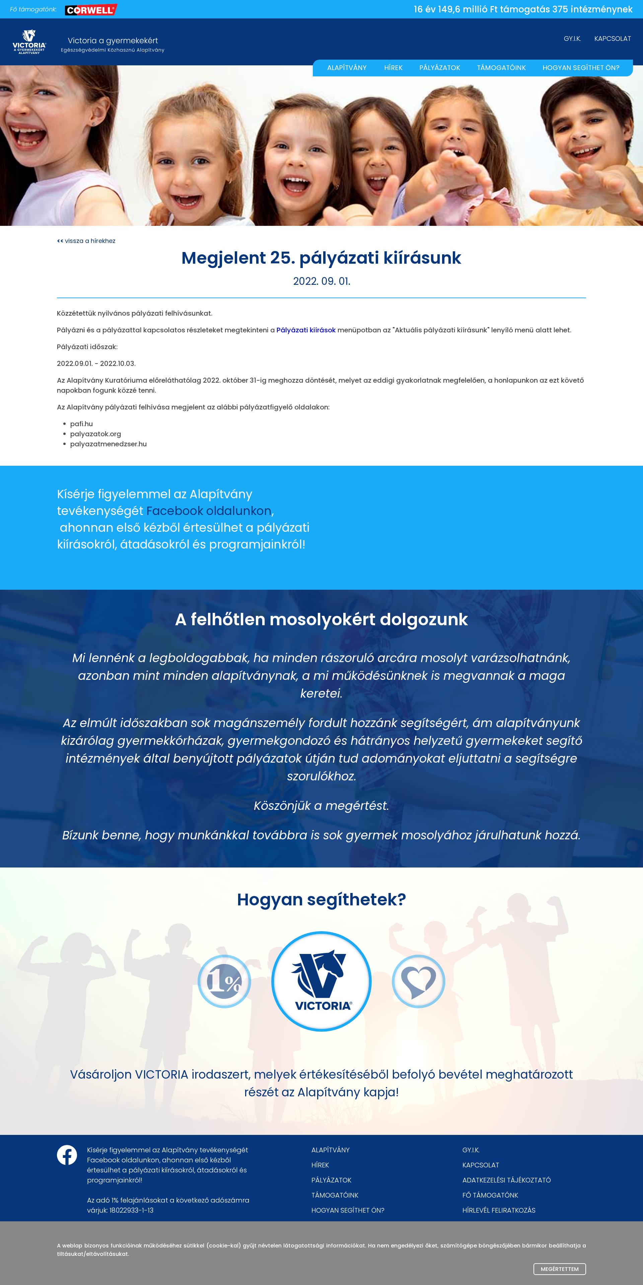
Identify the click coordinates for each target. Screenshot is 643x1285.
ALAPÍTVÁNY (347, 67)
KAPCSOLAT (612, 38)
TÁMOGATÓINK (501, 67)
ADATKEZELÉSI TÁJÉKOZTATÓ (506, 1180)
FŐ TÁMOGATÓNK (490, 1195)
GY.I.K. (572, 38)
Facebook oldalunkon (209, 511)
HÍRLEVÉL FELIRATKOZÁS (498, 1210)
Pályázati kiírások (306, 330)
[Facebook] (67, 1155)
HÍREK (393, 67)
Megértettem (560, 1269)
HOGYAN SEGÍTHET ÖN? (581, 67)
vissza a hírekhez (86, 241)
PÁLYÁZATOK (439, 67)
